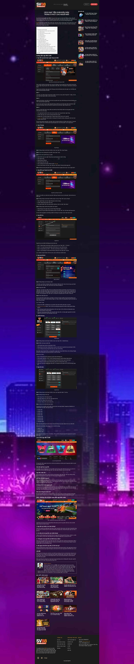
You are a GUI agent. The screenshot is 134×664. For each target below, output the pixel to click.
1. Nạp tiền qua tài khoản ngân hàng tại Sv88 (47, 30)
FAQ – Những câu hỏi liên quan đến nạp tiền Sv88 (46, 46)
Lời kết (39, 52)
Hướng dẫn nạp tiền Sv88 (42, 29)
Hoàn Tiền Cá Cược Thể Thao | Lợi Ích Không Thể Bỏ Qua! (55, 586)
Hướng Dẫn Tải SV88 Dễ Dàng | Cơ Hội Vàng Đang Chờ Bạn (41, 586)
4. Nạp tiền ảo (41, 34)
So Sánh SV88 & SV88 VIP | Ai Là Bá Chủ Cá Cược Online (91, 62)
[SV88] (44, 5)
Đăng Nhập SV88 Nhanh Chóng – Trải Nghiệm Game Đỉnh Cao (69, 614)
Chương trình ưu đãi (41, 306)
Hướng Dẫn (65, 4)
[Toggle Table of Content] (55, 28)
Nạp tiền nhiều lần (43, 41)
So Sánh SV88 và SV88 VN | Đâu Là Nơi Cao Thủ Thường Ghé (91, 55)
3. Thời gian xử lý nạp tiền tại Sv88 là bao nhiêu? (48, 50)
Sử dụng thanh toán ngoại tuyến (45, 44)
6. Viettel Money (42, 36)
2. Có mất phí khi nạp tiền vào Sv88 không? (47, 49)
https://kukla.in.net (86, 641)
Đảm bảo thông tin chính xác (45, 45)
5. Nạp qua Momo (42, 35)
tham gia (56, 163)
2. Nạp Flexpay (42, 32)
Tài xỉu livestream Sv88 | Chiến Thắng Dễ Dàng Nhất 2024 (91, 34)
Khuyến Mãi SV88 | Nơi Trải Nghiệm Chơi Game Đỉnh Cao (70, 586)
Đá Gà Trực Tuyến (59, 4)
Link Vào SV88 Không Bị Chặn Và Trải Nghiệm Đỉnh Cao (41, 614)
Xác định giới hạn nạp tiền (43, 40)
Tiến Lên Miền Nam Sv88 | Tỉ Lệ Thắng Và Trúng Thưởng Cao (90, 21)
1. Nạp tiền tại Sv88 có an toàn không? (46, 47)
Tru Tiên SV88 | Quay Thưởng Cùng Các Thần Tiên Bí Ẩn (91, 14)
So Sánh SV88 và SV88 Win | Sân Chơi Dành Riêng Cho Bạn (91, 48)
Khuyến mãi (39, 118)
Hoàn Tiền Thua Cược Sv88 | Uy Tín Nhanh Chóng (56, 614)
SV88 (55, 4)
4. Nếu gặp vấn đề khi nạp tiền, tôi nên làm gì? (48, 51)
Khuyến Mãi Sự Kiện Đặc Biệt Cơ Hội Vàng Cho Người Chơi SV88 (41, 628)
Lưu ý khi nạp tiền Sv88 (42, 39)
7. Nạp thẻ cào (41, 38)
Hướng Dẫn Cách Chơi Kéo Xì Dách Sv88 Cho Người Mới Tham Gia (55, 600)
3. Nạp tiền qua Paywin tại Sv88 (44, 33)
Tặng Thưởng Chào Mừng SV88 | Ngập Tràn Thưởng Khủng (41, 600)
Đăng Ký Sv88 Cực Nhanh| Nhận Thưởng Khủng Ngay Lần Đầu (68, 600)
